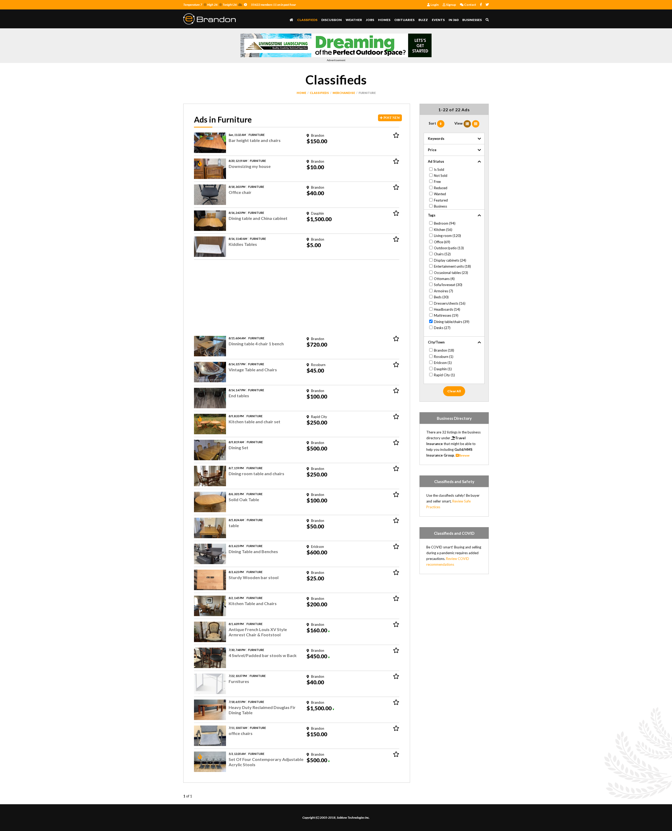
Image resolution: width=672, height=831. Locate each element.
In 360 (453, 20)
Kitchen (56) (443, 229)
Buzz (423, 20)
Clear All (454, 391)
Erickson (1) (443, 363)
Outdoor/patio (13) (449, 248)
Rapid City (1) (444, 375)
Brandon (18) (444, 350)
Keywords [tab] (436, 138)
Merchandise (344, 92)
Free (437, 181)
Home (301, 92)
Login (434, 5)
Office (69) (442, 242)
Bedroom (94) (444, 223)
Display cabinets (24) (450, 260)
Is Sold (439, 169)
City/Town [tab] (436, 342)
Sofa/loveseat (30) (448, 285)
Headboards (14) (447, 309)
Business (440, 206)
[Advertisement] (296, 296)
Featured (441, 200)
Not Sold (440, 175)
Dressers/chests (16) (449, 303)
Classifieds (307, 20)
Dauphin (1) (443, 369)
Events (438, 20)
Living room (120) (447, 236)
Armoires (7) (443, 291)
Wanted (440, 194)
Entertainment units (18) (452, 266)
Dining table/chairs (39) (451, 322)
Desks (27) (442, 328)
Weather (354, 20)
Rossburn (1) (443, 356)
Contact (470, 5)
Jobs (370, 20)
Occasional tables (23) (451, 273)
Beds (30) (441, 297)
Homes (384, 20)
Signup (450, 5)
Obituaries (404, 20)
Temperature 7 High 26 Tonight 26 (210, 5)
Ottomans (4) (444, 279)
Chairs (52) (442, 254)
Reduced (440, 188)
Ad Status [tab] (436, 161)
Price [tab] (432, 150)
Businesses (472, 20)
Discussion (331, 20)
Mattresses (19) (446, 315)
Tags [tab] (431, 215)
